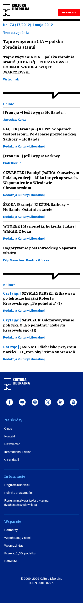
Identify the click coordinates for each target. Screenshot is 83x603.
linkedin (60, 402)
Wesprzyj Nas (13, 545)
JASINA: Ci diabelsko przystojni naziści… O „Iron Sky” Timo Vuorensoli (40, 349)
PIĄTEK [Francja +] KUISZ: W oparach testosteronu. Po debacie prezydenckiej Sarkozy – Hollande (39, 134)
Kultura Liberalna (16, 10)
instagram (35, 402)
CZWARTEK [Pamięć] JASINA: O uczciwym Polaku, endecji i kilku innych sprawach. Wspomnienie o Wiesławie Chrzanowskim (41, 180)
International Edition (17, 452)
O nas (8, 428)
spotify (73, 402)
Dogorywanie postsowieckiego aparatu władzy (39, 250)
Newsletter (12, 444)
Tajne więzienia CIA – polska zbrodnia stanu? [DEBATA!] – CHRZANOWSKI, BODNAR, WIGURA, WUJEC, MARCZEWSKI (38, 64)
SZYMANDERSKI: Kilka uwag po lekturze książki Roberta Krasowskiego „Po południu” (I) (39, 298)
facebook (9, 402)
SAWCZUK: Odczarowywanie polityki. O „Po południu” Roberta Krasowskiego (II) (38, 325)
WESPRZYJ (69, 12)
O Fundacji (11, 459)
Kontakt (9, 436)
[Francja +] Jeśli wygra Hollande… (34, 112)
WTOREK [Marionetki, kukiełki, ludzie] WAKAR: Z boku (39, 229)
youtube (22, 402)
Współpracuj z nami (17, 537)
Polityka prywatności (18, 492)
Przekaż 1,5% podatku (20, 553)
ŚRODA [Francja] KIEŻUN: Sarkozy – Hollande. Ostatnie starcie (36, 207)
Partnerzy (11, 530)
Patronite (10, 561)
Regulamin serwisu (17, 485)
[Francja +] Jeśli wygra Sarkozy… (33, 156)
